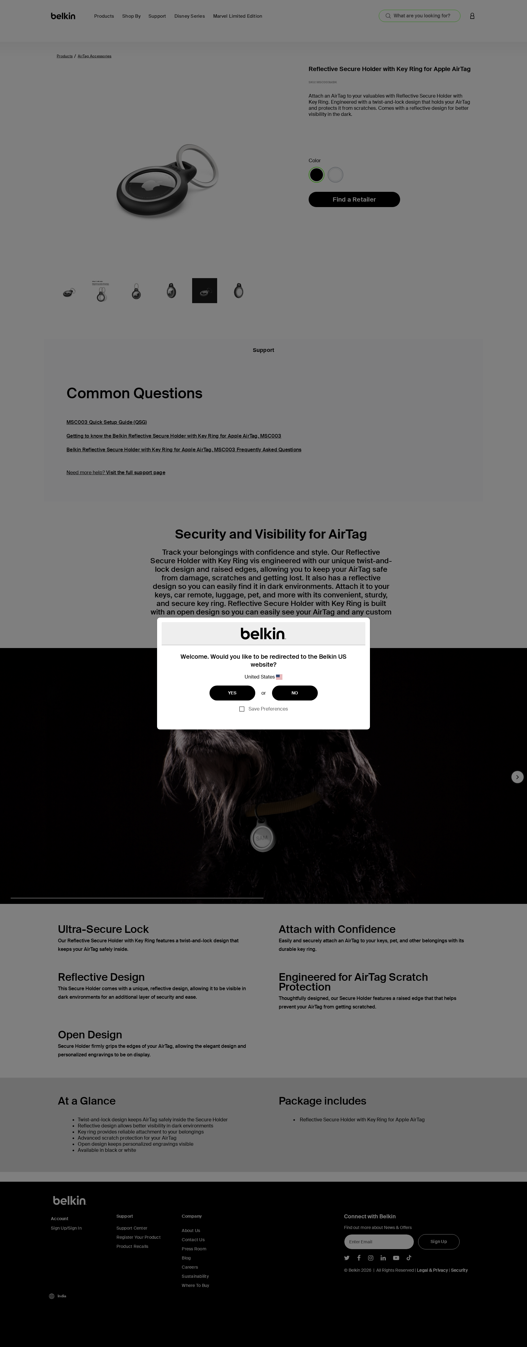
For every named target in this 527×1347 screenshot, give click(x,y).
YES (232, 693)
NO (295, 693)
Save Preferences (268, 709)
